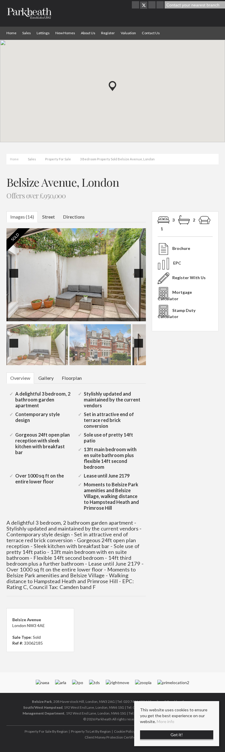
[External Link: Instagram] (152, 5)
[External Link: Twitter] (143, 5)
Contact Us (151, 33)
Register (108, 33)
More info (165, 721)
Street (48, 216)
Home (11, 33)
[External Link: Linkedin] (160, 5)
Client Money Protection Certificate (112, 737)
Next (140, 277)
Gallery (46, 378)
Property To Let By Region (91, 731)
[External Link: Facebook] (136, 5)
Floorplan (72, 378)
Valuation (128, 33)
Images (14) (22, 216)
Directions (74, 216)
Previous (15, 277)
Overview (20, 378)
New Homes (65, 33)
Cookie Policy (124, 731)
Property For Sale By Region (46, 731)
